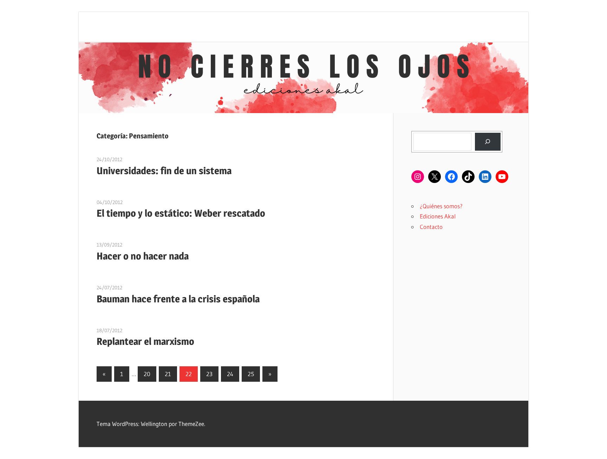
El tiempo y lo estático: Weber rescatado (181, 213)
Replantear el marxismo (145, 341)
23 (209, 374)
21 (168, 374)
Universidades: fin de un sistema (164, 171)
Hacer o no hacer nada (143, 256)
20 (147, 374)
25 (251, 374)
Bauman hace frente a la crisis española (178, 299)
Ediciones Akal (438, 216)
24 (230, 374)
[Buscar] (488, 142)
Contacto (431, 226)
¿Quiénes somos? (441, 206)
